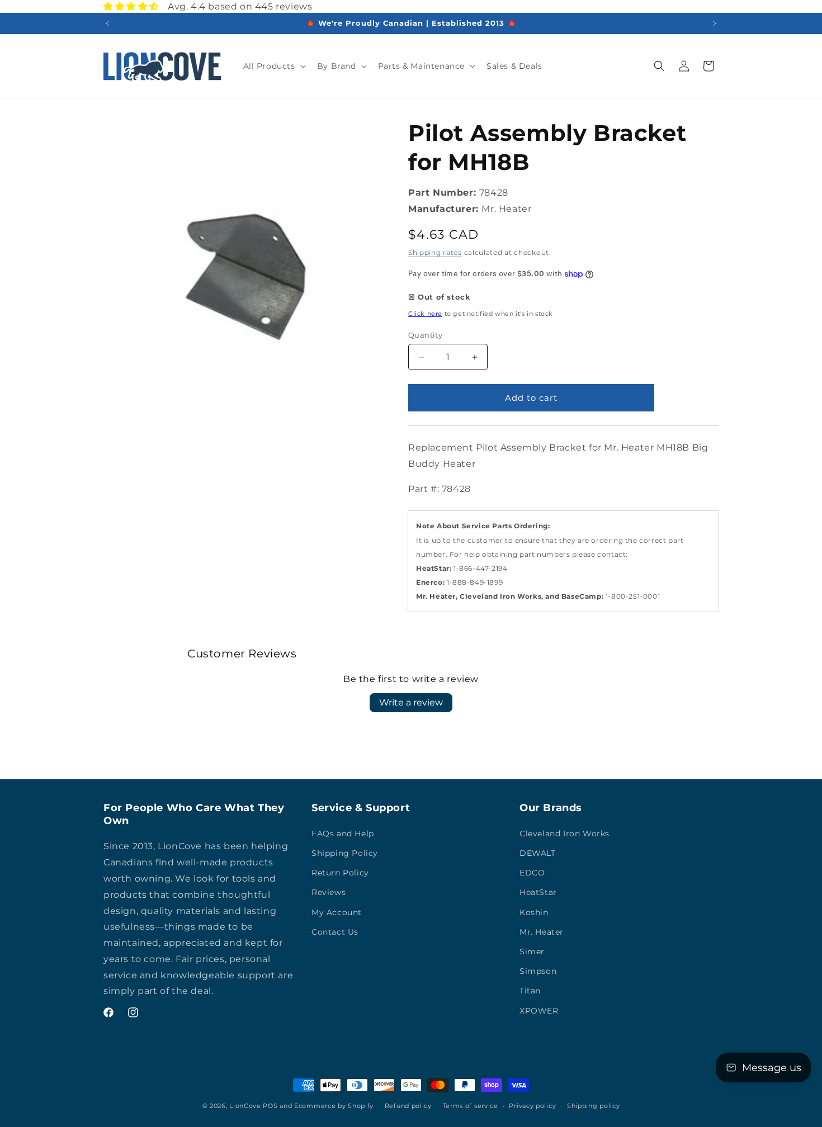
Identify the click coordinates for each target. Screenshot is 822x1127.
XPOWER (539, 1011)
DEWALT (537, 853)
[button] (273, 66)
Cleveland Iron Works (564, 833)
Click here (425, 314)
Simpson (537, 972)
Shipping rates (435, 253)
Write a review (411, 702)
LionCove (245, 1106)
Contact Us (334, 932)
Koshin (534, 912)
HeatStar (538, 893)
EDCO (532, 873)
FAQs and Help (342, 833)
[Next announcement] (714, 23)
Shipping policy (593, 1105)
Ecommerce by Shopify (334, 1106)
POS (270, 1106)
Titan (530, 991)
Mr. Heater (541, 932)
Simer (532, 951)
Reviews (328, 893)
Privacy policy (532, 1105)
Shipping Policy (344, 853)
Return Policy (340, 873)
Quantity (425, 334)
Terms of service (470, 1105)
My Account (336, 912)
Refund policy (408, 1105)
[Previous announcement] (107, 23)
